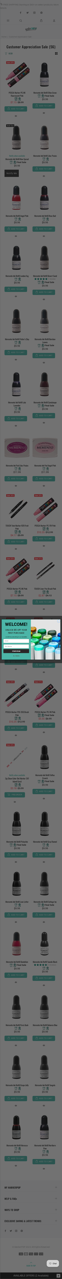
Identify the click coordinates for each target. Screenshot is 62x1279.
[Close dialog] (58, 621)
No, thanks (16, 656)
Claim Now (16, 651)
